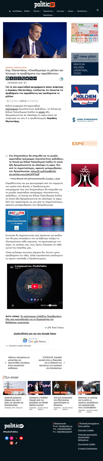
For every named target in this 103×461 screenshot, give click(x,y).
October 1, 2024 (52, 179)
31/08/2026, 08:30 (10, 407)
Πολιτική (36, 11)
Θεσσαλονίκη (82, 11)
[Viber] (23, 78)
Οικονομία (60, 11)
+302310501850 (64, 429)
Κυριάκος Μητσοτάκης (24, 345)
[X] (11, 78)
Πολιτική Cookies (86, 430)
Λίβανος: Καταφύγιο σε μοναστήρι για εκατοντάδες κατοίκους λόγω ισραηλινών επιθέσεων (19, 362)
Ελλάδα (26, 11)
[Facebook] (7, 78)
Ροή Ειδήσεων (17, 11)
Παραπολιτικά (48, 11)
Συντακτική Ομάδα (86, 444)
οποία (42, 112)
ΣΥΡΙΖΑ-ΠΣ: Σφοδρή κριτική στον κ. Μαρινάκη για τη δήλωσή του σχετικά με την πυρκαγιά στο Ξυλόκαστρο (50, 362)
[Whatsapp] (19, 78)
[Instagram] (15, 78)
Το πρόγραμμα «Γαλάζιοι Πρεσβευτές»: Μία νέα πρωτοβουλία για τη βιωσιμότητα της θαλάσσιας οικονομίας (34, 319)
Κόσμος (70, 11)
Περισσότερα (47, 15)
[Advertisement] (35, 139)
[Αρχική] (9, 11)
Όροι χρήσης (84, 426)
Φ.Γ (25, 83)
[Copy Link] (31, 78)
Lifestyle (32, 392)
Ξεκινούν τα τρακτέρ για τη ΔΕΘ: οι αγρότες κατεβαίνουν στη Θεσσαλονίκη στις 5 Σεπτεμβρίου (88, 403)
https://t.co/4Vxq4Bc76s (43, 171)
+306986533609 (64, 432)
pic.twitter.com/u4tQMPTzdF (24, 174)
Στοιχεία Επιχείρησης (87, 449)
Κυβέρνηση (17, 67)
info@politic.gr (65, 426)
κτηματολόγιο (13, 345)
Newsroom (19, 407)
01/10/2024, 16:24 (15, 83)
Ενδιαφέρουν (9, 67)
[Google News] (35, 78)
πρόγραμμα (12, 109)
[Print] (27, 78)
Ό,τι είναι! (8, 392)
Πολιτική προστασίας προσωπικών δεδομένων (87, 437)
